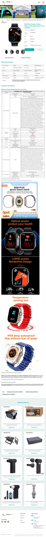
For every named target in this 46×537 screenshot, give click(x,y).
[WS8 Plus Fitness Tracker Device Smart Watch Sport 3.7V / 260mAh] (14, 35)
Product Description (26, 57)
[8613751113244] (2, 521)
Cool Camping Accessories (16, 19)
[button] (19, 388)
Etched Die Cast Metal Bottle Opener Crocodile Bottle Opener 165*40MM (34, 502)
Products (7, 19)
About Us (22, 515)
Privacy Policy (3, 534)
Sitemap (8, 534)
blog (21, 520)
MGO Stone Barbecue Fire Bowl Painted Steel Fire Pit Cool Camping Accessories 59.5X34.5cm (34, 424)
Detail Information (9, 57)
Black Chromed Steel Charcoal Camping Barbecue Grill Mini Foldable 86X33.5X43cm (34, 450)
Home (3, 20)
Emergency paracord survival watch (15, 391)
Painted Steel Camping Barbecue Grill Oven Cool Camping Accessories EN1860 (11, 424)
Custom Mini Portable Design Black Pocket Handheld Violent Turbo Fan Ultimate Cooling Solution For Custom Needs (11, 476)
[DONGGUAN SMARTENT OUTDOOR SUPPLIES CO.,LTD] (7, 2)
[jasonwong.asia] (8, 521)
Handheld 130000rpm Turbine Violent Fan (34, 475)
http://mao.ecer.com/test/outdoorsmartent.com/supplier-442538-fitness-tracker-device (16, 180)
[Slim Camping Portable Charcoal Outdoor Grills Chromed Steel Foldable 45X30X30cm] (11, 440)
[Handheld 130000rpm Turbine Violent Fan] (34, 466)
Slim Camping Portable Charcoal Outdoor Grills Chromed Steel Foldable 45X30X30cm (11, 450)
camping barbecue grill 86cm (8, 394)
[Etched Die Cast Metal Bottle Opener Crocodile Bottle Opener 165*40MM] (34, 492)
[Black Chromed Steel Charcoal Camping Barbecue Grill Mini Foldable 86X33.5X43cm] (34, 440)
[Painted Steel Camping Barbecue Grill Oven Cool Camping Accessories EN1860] (11, 414)
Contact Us (22, 522)
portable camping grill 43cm (32, 391)
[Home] (7, 516)
